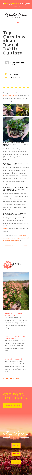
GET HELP (16, 462)
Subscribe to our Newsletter (11, 3)
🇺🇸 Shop (16, 445)
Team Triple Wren (17, 64)
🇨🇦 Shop (16, 453)
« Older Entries (11, 379)
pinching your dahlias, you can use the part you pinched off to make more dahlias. (16, 237)
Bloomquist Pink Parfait (13, 359)
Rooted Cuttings (17, 78)
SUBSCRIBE (13, 405)
